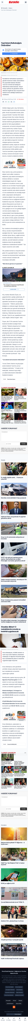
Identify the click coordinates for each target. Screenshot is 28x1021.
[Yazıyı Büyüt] (3, 102)
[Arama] (2, 2)
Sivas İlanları (19, 989)
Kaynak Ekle (15, 53)
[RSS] (14, 1007)
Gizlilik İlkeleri (10, 1003)
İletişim (20, 1000)
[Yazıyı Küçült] (6, 102)
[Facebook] (14, 102)
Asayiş (10, 8)
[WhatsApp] (8, 102)
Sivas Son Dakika (9, 987)
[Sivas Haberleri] (14, 2)
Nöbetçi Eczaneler (19, 995)
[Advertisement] (14, 26)
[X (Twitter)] (11, 102)
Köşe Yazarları (19, 992)
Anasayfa (5, 8)
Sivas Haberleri (18, 987)
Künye (14, 1000)
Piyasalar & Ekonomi (9, 992)
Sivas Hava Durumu (9, 995)
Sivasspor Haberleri (10, 989)
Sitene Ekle (18, 1003)
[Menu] (25, 2)
